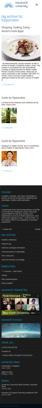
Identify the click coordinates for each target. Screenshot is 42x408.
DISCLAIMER (7, 283)
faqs (38, 229)
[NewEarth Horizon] (21, 330)
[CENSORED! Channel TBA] (21, 304)
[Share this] (13, 84)
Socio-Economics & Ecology (13, 260)
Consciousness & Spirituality (13, 252)
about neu (8, 229)
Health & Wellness (9, 240)
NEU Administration (9, 279)
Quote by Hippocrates (13, 97)
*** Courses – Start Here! (12, 271)
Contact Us (6, 351)
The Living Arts (8, 256)
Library (4, 275)
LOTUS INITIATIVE (9, 347)
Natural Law (6, 244)
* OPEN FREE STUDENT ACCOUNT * (17, 355)
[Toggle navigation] (36, 4)
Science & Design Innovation (13, 248)
